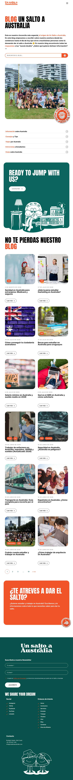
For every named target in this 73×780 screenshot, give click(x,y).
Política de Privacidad (19, 678)
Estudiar (43, 711)
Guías (9, 438)
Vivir (42, 719)
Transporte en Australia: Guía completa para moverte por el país (19, 502)
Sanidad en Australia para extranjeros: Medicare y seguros (17, 292)
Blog (42, 722)
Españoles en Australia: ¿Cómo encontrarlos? (52, 501)
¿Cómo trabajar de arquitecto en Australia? (52, 553)
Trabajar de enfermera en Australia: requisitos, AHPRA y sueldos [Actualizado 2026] (19, 449)
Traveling (48, 438)
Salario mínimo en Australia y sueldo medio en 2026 (19, 396)
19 (28, 571)
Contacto (43, 724)
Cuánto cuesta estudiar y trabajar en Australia (17, 553)
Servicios (43, 708)
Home (42, 703)
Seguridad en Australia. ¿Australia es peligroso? (49, 448)
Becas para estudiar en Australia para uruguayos (50, 343)
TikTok (11, 706)
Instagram (12, 703)
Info (9, 281)
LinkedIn (11, 714)
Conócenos (44, 706)
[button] (17, 188)
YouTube (11, 711)
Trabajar (43, 714)
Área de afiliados (46, 727)
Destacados (11, 543)
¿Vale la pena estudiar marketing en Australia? (49, 291)
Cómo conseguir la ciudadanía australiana (19, 343)
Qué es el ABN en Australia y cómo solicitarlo (51, 396)
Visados (43, 716)
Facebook (12, 708)
